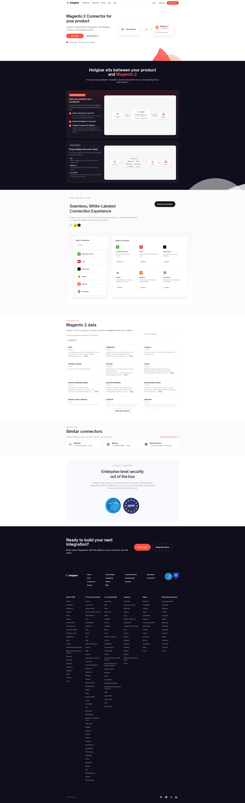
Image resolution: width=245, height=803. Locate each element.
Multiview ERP (109, 669)
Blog (107, 585)
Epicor (106, 629)
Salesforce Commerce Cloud (92, 719)
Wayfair (87, 766)
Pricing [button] (103, 3)
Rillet (106, 692)
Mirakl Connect (90, 683)
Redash (126, 654)
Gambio (87, 654)
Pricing (89, 585)
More (86, 356)
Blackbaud (69, 608)
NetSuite (107, 672)
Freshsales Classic (72, 629)
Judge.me (165, 615)
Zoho (67, 681)
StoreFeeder (89, 748)
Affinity (68, 601)
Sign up (161, 3)
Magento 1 (88, 668)
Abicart (87, 601)
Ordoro (87, 700)
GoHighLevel (70, 637)
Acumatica (108, 601)
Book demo (151, 574)
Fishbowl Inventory (91, 644)
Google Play (127, 622)
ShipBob (88, 727)
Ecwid (87, 633)
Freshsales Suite (71, 633)
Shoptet (87, 738)
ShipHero (88, 731)
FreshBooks (108, 644)
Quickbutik (88, 711)
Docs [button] (109, 3)
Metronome (146, 626)
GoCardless (146, 615)
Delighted (165, 608)
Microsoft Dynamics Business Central (111, 664)
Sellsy (68, 674)
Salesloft (69, 670)
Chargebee (146, 605)
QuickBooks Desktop (111, 683)
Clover (145, 612)
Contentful (165, 605)
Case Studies (110, 574)
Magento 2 (88, 672)
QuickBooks (108, 679)
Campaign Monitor (168, 601)
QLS (86, 707)
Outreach (69, 656)
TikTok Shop (89, 752)
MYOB (107, 654)
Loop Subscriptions (91, 665)
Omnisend (165, 629)
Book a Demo (172, 3)
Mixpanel (126, 640)
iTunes (126, 663)
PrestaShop (89, 704)
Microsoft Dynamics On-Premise (73, 652)
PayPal (145, 633)
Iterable (164, 612)
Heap (125, 629)
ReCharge (146, 637)
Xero (106, 703)
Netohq (87, 690)
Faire (86, 640)
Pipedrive (69, 663)
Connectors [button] (86, 3)
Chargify (145, 608)
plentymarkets (89, 780)
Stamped (165, 644)
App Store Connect (130, 605)
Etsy (86, 637)
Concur (107, 622)
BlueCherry (108, 612)
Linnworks (88, 661)
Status (107, 581)
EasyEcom (88, 626)
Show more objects (122, 411)
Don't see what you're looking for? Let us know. (82, 335)
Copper (68, 619)
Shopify (87, 734)
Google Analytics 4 (129, 619)
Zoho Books (108, 706)
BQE (106, 605)
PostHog (126, 647)
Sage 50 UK (108, 696)
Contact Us (151, 578)
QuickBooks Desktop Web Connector (113, 688)
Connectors (91, 581)
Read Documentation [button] (165, 204)
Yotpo (164, 651)
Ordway (145, 629)
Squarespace (89, 745)
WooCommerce (90, 773)
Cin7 (86, 619)
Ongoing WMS (90, 697)
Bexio (106, 608)
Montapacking (89, 686)
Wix (86, 769)
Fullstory (126, 612)
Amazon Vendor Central (92, 612)
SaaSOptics (146, 644)
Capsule (68, 612)
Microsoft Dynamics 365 (74, 647)
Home (89, 574)
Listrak (68, 644)
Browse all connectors (168, 437)
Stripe (145, 647)
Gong (125, 615)
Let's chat (75, 36)
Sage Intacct (109, 699)
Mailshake (165, 626)
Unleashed (88, 755)
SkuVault (88, 741)
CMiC (106, 615)
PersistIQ (69, 660)
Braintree (145, 601)
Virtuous (68, 677)
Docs (89, 578)
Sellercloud (88, 723)
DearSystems (89, 622)
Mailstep (88, 675)
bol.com (87, 776)
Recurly (145, 640)
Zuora (144, 651)
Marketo (126, 637)
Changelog (109, 578)
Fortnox (87, 647)
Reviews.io (165, 640)
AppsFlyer (127, 608)
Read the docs (92, 36)
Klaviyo (164, 619)
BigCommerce (89, 615)
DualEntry (108, 626)
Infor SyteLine (109, 647)
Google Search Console (131, 626)
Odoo (87, 693)
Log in (154, 3)
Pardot (164, 637)
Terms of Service (131, 574)
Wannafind (88, 762)
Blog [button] (114, 3)
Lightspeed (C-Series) (92, 658)
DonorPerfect (70, 622)
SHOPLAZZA (89, 714)
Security (128, 581)
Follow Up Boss (71, 626)
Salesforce (69, 667)
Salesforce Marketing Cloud (130, 659)
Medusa (87, 679)
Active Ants (89, 605)
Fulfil (86, 651)
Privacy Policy (130, 578)
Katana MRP (108, 651)
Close (68, 615)
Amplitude (127, 601)
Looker (126, 633)
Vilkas (87, 759)
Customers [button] (95, 3)
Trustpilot (165, 647)
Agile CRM (69, 605)
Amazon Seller (89, 608)
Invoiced (145, 619)
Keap (67, 640)
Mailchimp (165, 622)
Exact (106, 633)
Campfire (107, 619)
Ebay (87, 629)
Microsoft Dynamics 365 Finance (112, 659)
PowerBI (126, 651)
